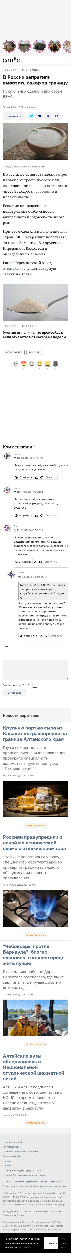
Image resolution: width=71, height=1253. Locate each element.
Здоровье (29, 326)
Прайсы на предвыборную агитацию (23, 1170)
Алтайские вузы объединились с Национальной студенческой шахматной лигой (33, 1067)
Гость (17, 453)
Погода (7, 1160)
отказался (12, 268)
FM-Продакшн (11, 1146)
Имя (7, 646)
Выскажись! (14, 116)
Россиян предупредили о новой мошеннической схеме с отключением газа (34, 842)
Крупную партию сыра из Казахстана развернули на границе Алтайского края (35, 733)
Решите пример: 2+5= (17, 685)
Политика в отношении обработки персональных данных (34, 1186)
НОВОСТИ (9, 70)
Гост (16, 526)
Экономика (31, 70)
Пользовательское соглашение (20, 1151)
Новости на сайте (13, 1142)
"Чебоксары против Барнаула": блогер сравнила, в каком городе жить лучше (34, 954)
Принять (51, 1243)
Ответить (52, 477)
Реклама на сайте (13, 1156)
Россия (34, 352)
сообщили (45, 191)
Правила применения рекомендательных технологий (32, 1181)
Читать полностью (36, 825)
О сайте (7, 1165)
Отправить (14, 692)
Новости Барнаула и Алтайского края (24, 1175)
